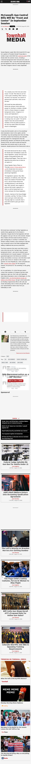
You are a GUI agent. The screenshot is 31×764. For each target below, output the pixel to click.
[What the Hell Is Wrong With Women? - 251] (15, 669)
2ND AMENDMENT (11, 359)
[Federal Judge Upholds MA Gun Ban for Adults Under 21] (15, 452)
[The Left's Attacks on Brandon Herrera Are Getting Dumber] (15, 538)
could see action (22, 56)
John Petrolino (15, 499)
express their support (10, 263)
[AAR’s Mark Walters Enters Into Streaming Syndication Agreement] (15, 482)
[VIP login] (28, 1)
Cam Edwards (5, 26)
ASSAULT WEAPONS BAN (21, 359)
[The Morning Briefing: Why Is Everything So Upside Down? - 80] (15, 744)
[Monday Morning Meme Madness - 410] (15, 693)
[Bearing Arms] (15, 1)
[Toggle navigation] (2, 1)
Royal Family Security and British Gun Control (14, 430)
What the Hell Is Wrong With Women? (14, 678)
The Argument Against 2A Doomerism (12, 433)
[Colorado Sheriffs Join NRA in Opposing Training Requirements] (15, 635)
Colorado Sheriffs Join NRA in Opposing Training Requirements (15, 647)
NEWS (8, 356)
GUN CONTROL (12, 362)
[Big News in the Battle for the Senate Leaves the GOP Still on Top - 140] (15, 718)
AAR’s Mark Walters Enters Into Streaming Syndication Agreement (15, 494)
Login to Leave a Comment (15, 380)
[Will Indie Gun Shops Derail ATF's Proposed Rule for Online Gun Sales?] (15, 601)
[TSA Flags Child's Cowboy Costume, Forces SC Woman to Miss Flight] (15, 569)
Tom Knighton (15, 466)
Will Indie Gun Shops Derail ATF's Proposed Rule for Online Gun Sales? (15, 613)
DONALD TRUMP (5, 362)
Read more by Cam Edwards (23, 353)
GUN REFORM (20, 362)
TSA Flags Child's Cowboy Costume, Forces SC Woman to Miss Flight (15, 581)
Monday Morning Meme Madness (12, 703)
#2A (5, 359)
